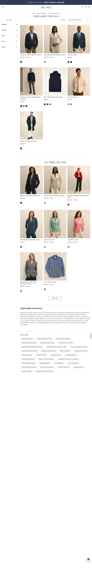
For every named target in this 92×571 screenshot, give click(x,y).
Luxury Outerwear (73, 363)
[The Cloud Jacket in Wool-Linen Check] (31, 39)
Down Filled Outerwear (47, 367)
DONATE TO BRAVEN (50, 2)
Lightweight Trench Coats (29, 343)
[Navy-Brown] (21, 62)
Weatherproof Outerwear (48, 351)
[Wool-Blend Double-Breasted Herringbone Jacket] (31, 266)
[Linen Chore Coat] (78, 81)
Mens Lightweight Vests (28, 363)
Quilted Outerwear (41, 355)
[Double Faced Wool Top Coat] (31, 125)
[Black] (71, 62)
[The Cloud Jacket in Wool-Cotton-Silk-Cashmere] (31, 81)
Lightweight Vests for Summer (44, 371)
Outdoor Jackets (26, 371)
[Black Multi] (21, 291)
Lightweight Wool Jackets (66, 343)
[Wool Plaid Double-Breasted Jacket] (31, 224)
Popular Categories (42, 13)
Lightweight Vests (56, 355)
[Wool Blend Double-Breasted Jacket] (31, 180)
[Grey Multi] (45, 62)
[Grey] (50, 104)
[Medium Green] (48, 104)
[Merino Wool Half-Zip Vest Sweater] (55, 81)
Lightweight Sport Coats (47, 343)
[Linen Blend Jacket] (55, 224)
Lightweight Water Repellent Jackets (32, 347)
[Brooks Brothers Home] (46, 7)
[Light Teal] (45, 247)
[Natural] (24, 106)
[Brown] (26, 106)
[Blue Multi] (21, 247)
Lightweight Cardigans (28, 359)
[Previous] (4, 2)
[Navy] (68, 62)
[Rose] (68, 247)
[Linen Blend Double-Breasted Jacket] (55, 180)
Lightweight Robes (45, 363)
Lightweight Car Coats (81, 351)
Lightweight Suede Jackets (29, 351)
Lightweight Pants (79, 367)
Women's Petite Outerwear (46, 359)
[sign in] (86, 7)
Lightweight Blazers (71, 355)
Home (33, 13)
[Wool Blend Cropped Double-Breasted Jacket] (78, 180)
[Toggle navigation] (2, 7)
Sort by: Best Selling (75, 20)
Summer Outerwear (63, 367)
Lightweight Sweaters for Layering (68, 359)
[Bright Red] (68, 205)
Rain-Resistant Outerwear (29, 367)
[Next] (87, 2)
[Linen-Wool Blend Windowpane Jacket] (55, 39)
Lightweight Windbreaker (63, 338)
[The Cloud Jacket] (78, 39)
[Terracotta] (71, 104)
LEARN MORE (60, 2)
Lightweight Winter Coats (44, 338)
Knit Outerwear (59, 363)
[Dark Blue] (45, 289)
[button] (82, 7)
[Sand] (68, 104)
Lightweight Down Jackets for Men (56, 347)
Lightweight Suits (26, 355)
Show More (55, 298)
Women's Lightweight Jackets (79, 347)
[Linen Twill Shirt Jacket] (55, 266)
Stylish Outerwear (65, 351)
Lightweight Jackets (27, 338)
